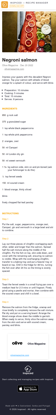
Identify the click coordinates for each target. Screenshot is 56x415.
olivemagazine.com (14, 69)
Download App (16, 6)
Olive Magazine (10, 65)
